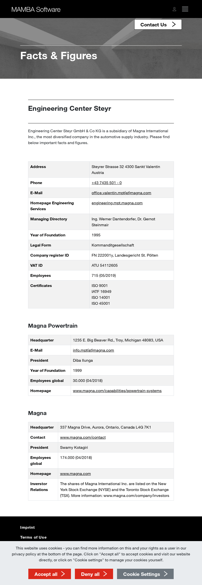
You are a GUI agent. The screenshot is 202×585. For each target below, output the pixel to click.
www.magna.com (75, 473)
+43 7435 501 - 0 (107, 182)
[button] (174, 9)
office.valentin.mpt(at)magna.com (121, 192)
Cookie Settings (141, 574)
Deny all (90, 574)
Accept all (45, 574)
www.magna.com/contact (83, 437)
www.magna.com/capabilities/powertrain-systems (117, 390)
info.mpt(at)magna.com (93, 350)
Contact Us (154, 24)
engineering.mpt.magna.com (117, 202)
